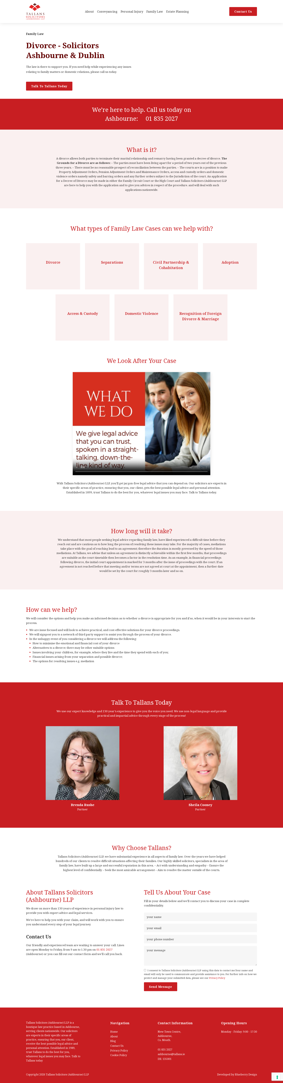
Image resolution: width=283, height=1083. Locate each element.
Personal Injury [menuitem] (132, 11)
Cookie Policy (118, 1055)
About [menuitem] (89, 11)
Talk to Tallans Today (49, 86)
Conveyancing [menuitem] (107, 11)
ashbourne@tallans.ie (171, 1054)
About (114, 1036)
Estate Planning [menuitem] (177, 11)
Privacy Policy (217, 977)
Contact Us (243, 11)
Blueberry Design (246, 1074)
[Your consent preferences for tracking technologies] (277, 1077)
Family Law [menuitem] (154, 11)
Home (114, 1031)
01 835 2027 (162, 119)
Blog (113, 1041)
